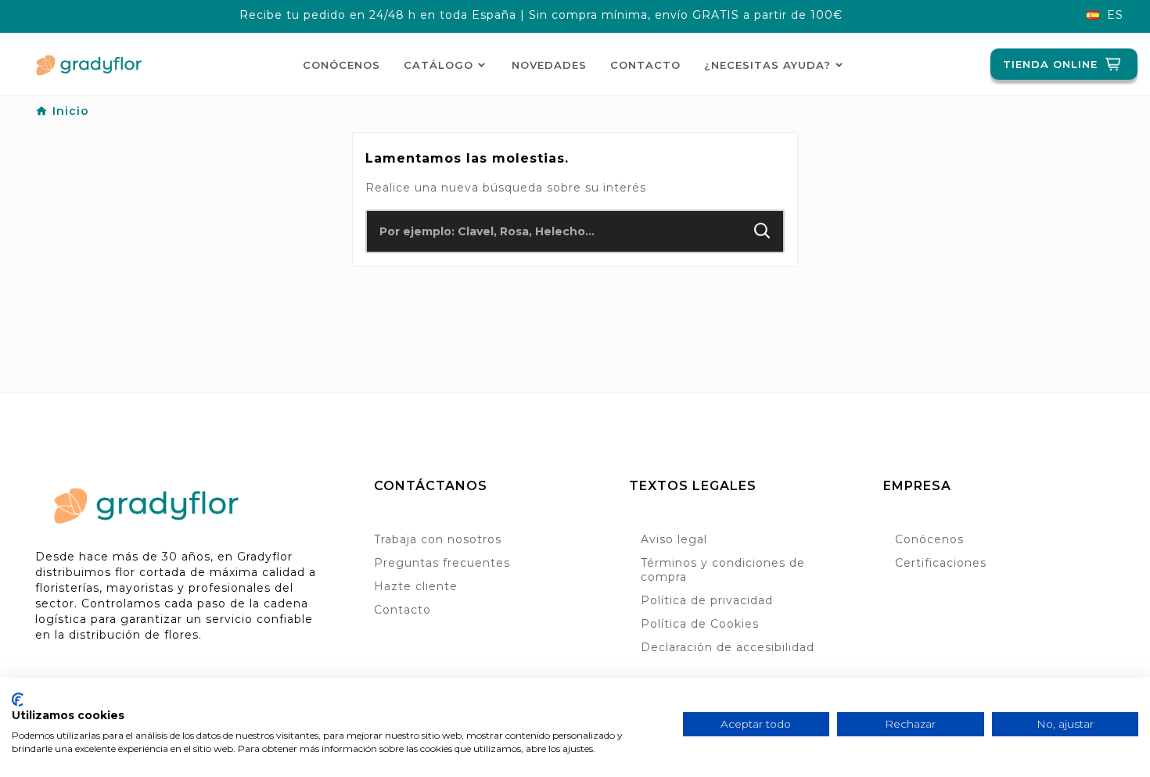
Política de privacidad (707, 600)
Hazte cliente (416, 586)
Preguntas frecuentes (442, 563)
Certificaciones (940, 563)
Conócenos (929, 539)
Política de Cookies (700, 624)
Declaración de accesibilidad (727, 647)
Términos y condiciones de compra (723, 570)
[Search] (762, 231)
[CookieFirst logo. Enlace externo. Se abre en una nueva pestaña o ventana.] (17, 700)
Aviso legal (674, 539)
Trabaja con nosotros (437, 539)
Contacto (402, 610)
